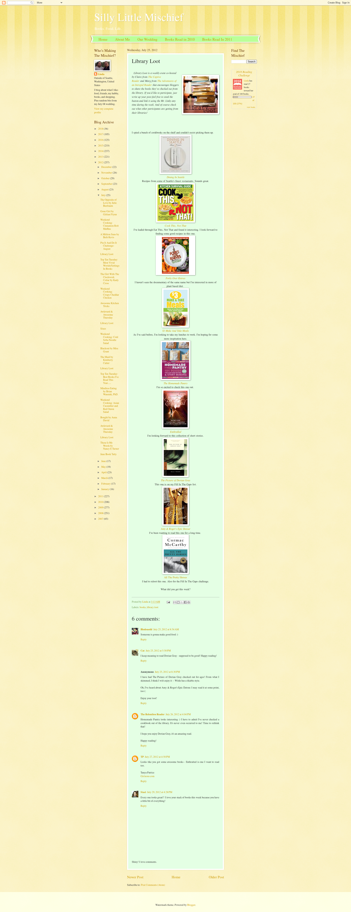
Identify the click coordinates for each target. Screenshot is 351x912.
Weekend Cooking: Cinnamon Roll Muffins (109, 224)
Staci (143, 792)
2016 (101, 140)
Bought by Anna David (108, 419)
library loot (152, 607)
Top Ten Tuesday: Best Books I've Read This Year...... (109, 378)
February (106, 483)
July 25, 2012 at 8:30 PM (167, 671)
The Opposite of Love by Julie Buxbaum (108, 202)
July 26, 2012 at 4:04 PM (178, 714)
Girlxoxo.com (147, 776)
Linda (101, 74)
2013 (101, 156)
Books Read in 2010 (180, 39)
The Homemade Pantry (175, 383)
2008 (101, 513)
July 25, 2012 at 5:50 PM (158, 650)
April (104, 472)
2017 (101, 134)
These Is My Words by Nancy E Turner (109, 445)
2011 (101, 496)
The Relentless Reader (153, 714)
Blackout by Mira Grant (109, 350)
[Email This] (175, 602)
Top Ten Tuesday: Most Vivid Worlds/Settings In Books (109, 264)
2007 (101, 518)
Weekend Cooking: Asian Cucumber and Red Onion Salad (109, 406)
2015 (101, 145)
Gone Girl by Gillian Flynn (108, 212)
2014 (101, 151)
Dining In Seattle (175, 177)
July (103, 195)
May (103, 466)
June (103, 461)
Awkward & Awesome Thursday (106, 314)
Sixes (103, 328)
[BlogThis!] (178, 602)
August (105, 189)
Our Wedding (147, 39)
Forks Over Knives (175, 278)
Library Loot (106, 254)
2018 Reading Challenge (244, 73)
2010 (101, 502)
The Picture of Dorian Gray (175, 480)
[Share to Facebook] (185, 602)
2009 (101, 507)
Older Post (216, 877)
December (106, 167)
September (107, 183)
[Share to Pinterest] (188, 602)
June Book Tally (108, 454)
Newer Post (135, 877)
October (105, 178)
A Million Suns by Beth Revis (109, 235)
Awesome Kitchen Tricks (109, 304)
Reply (144, 639)
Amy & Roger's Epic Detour (175, 529)
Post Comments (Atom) (153, 885)
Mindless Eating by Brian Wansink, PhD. (109, 391)
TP (142, 757)
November (107, 172)
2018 (101, 128)
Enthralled (175, 431)
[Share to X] (182, 602)
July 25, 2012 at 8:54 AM (166, 629)
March (104, 478)
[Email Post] (168, 601)
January (105, 489)
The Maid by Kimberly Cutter (106, 360)
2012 (101, 162)
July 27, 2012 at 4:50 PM (157, 756)
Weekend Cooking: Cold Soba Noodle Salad (109, 338)
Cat (143, 650)
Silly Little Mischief (138, 17)
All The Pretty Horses (175, 577)
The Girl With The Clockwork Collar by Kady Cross (109, 278)
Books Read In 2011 (217, 39)
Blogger (191, 905)
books (143, 607)
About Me (122, 39)
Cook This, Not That (175, 225)
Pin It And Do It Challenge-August (108, 245)
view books (251, 107)
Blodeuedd (146, 629)
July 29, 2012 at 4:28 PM (159, 792)
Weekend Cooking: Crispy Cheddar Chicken (109, 293)
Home (103, 39)
